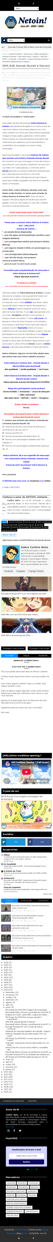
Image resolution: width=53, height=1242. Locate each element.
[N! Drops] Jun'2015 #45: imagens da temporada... (26, 1010)
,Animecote (46, 72)
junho (8, 1007)
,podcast (18, 78)
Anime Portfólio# (16, 522)
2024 (6, 967)
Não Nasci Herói (24, 57)
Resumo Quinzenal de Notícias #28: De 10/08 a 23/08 (25, 873)
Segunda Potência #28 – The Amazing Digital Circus (25, 866)
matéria (21, 1195)
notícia (35, 1187)
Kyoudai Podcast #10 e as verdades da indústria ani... (27, 1054)
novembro (10, 995)
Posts (9, 901)
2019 (6, 980)
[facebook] (33, 4)
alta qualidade (11, 369)
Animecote (28, 54)
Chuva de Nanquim (41, 392)
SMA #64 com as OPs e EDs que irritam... (20, 614)
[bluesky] (24, 2)
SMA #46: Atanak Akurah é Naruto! (20, 1022)
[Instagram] (8, 1130)
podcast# (25, 527)
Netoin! (25, 1233)
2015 (6, 990)
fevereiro (10, 1067)
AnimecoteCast (15, 1211)
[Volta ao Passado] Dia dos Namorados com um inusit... (26, 1035)
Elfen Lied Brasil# (44, 522)
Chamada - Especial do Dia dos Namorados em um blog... (27, 1044)
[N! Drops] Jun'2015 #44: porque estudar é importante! (23, 1018)
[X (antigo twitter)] (28, 2)
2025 (6, 965)
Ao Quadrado (10, 864)
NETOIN (44, 57)
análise (11, 1183)
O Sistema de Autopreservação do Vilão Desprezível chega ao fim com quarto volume (25, 858)
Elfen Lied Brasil (41, 54)
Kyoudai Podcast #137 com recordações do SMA (23, 593)
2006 (6, 1092)
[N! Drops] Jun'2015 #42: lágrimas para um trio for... (27, 1057)
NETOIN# (6, 527)
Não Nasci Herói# (27, 525)
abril (8, 1062)
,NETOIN (5, 78)
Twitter (47, 481)
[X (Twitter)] (20, 1130)
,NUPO (12, 78)
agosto (9, 1002)
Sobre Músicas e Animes (38, 59)
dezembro (10, 992)
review (32, 1195)
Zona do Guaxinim (12, 887)
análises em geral (16, 1199)
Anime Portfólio (15, 54)
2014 (6, 1072)
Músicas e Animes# (10, 525)
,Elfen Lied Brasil (8, 75)
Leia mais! (10, 1127)
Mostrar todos (47, 894)
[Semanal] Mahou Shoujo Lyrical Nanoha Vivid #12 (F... (28, 1012)
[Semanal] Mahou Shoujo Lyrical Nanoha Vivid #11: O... (28, 1024)
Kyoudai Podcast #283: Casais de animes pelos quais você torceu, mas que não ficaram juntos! (25, 881)
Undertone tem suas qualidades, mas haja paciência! (25, 889)
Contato (32, 1101)
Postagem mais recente (13, 648)
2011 (6, 1079)
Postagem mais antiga (39, 648)
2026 (6, 962)
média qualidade (28, 369)
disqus (26, 656)
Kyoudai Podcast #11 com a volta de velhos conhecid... (24, 1028)
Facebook (34, 481)
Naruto (36, 57)
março (9, 1064)
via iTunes (43, 369)
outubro (9, 997)
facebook (43, 656)
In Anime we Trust (12, 871)
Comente (43, 901)
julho (8, 1005)
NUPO (4, 59)
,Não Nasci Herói (36, 75)
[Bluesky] (24, 1237)
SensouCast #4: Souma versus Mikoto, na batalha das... (26, 1048)
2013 (6, 1074)
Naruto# (40, 525)
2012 (6, 1077)
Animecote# (30, 522)
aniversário (32, 1211)
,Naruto (47, 75)
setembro (10, 1000)
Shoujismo (22, 59)
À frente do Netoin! (13, 1101)
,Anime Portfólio (34, 72)
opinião (22, 1183)
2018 (6, 982)
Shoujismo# (36, 527)
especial (32, 1191)
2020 (6, 977)
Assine (26, 1162)
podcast (12, 59)
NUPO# (15, 527)
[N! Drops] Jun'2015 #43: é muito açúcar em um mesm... (25, 1039)
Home (4, 54)
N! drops (23, 1187)
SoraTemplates (20, 1230)
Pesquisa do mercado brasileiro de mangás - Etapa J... (28, 1031)
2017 (6, 985)
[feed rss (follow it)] (19, 4)
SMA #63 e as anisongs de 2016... (16, 635)
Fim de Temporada (16, 1203)
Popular (26, 901)
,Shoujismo (26, 78)
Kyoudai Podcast (16, 1191)
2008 (6, 1087)
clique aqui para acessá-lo (26, 277)
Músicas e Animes (9, 57)
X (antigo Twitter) (35, 571)
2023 (6, 970)
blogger (9, 656)
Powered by (21, 1169)
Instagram (20, 571)
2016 (6, 987)
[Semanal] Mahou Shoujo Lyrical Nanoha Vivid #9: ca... (28, 1052)
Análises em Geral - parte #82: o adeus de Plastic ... (27, 1015)
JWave (7, 855)
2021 (6, 975)
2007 (6, 1089)
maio (8, 1059)
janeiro (9, 1069)
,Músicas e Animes (22, 75)
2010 (6, 1082)
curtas (10, 1195)
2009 (6, 1084)
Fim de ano (12, 1215)
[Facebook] (14, 1130)
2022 (6, 972)
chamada (33, 1183)
